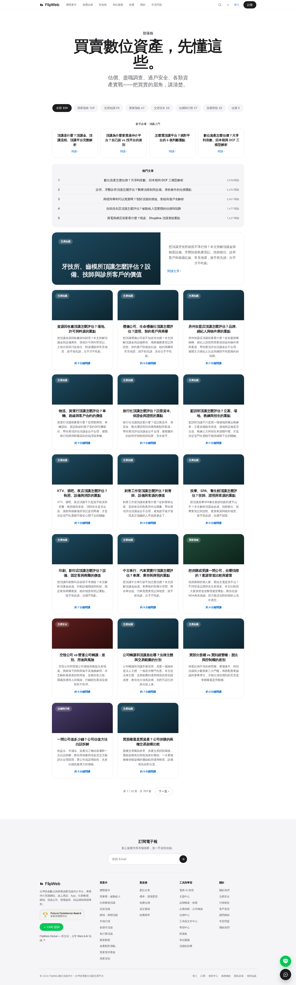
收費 (131, 4)
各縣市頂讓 (106, 927)
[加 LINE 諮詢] (285, 961)
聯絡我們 (224, 927)
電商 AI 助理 (186, 890)
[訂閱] (183, 859)
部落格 (103, 4)
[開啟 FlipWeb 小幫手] (285, 974)
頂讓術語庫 (185, 946)
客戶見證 (224, 908)
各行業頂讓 (106, 933)
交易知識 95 (112, 108)
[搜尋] (220, 5)
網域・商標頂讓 (109, 915)
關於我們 (224, 890)
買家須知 (105, 958)
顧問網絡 (224, 915)
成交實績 (145, 908)
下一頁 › (164, 791)
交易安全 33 (162, 108)
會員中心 (213, 975)
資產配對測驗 (107, 946)
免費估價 (88, 4)
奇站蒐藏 (118, 4)
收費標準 (145, 915)
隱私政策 (238, 975)
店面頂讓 (105, 908)
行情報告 (224, 902)
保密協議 (251, 975)
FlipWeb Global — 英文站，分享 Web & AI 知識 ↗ (65, 938)
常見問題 (156, 4)
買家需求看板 (107, 952)
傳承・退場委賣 (149, 896)
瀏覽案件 (71, 4)
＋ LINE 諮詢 (51, 927)
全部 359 (62, 108)
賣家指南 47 (137, 108)
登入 (236, 4)
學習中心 (184, 927)
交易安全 (224, 896)
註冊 (250, 4)
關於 (143, 4)
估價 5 (236, 108)
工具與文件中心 (188, 921)
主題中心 (184, 896)
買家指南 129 (86, 108)
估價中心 (184, 915)
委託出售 (145, 890)
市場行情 (105, 921)
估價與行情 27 (188, 108)
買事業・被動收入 (110, 896)
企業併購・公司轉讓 (191, 908)
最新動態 (105, 939)
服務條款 (226, 975)
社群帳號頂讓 (107, 902)
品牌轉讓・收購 (188, 902)
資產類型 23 (214, 108)
